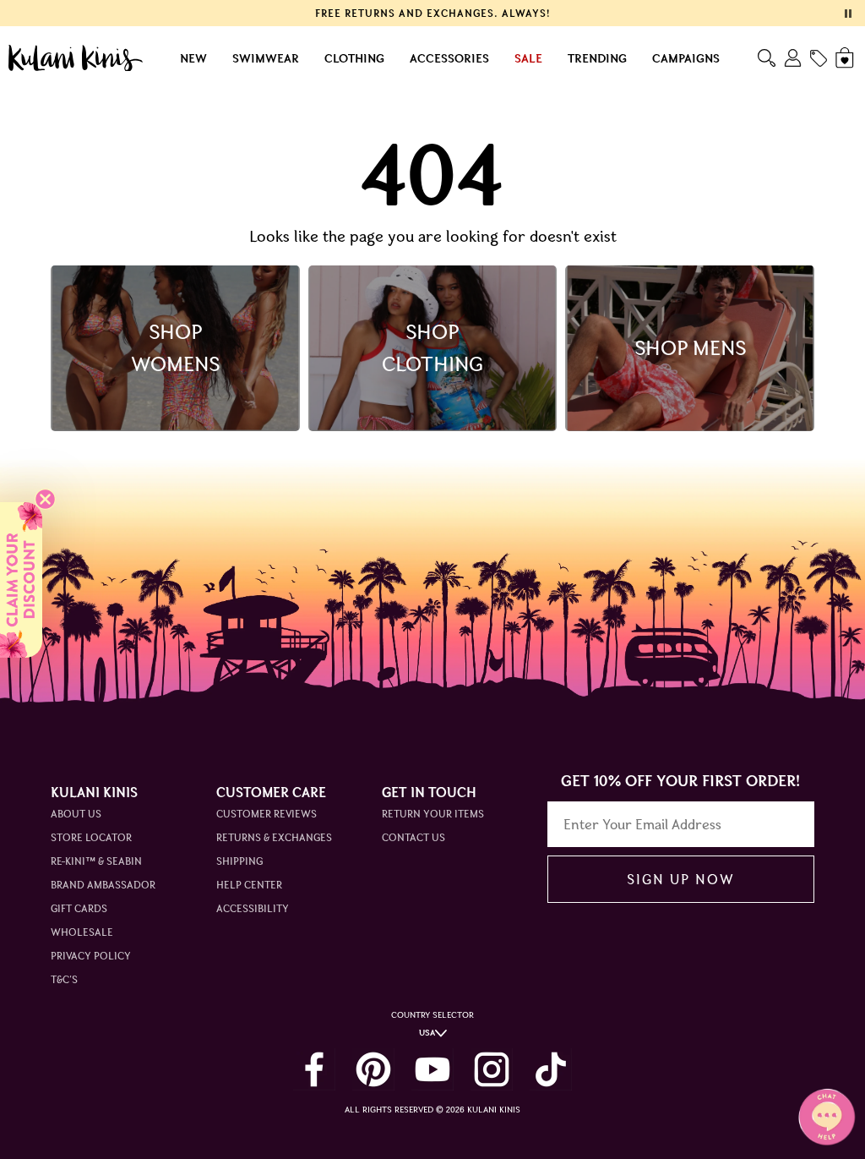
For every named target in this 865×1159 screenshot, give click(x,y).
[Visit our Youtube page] (432, 1069)
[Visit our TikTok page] (551, 1069)
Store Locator (91, 837)
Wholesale (82, 932)
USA (427, 1032)
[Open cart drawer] (846, 57)
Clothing (354, 58)
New (193, 58)
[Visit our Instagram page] (492, 1069)
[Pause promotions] (848, 13)
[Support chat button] (827, 1116)
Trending (597, 58)
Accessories (449, 58)
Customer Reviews (266, 813)
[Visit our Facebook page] (314, 1069)
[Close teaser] (45, 499)
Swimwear (265, 58)
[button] (21, 580)
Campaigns (686, 58)
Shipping (239, 861)
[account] (793, 58)
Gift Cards (79, 908)
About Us (76, 813)
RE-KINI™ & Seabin (96, 861)
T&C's (64, 979)
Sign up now (680, 879)
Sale (528, 58)
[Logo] (75, 58)
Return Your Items (433, 813)
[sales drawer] (818, 58)
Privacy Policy (91, 955)
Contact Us (413, 837)
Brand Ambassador (103, 884)
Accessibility (252, 908)
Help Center (249, 884)
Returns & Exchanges (274, 837)
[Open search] (766, 58)
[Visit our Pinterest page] (373, 1069)
